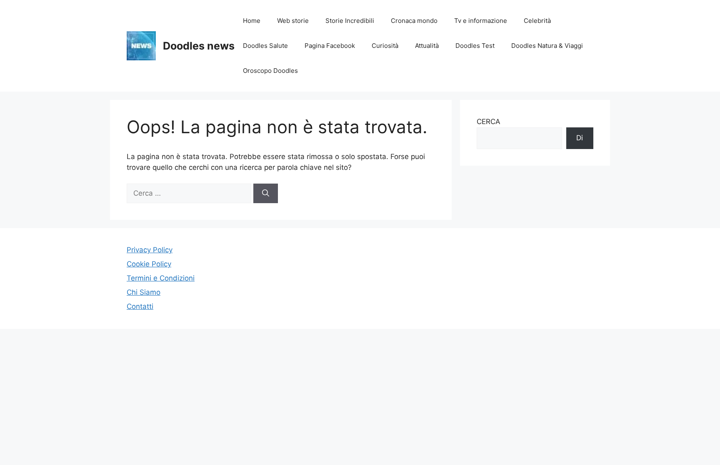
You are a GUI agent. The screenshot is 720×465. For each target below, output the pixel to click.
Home (251, 21)
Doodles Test (475, 46)
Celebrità (537, 21)
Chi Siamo (143, 292)
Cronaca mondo (414, 21)
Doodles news (199, 46)
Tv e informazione (480, 21)
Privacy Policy (149, 250)
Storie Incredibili (349, 21)
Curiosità (385, 46)
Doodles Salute (265, 46)
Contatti (140, 306)
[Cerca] (265, 194)
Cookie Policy (149, 264)
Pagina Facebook (330, 46)
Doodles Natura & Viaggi (547, 46)
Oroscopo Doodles (270, 71)
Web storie (293, 21)
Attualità (427, 46)
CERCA (488, 121)
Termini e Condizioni (161, 278)
